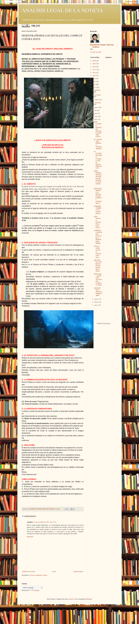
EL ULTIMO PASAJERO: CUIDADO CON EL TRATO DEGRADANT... (98, 160)
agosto (96, 107)
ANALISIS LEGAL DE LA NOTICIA (62, 10)
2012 (94, 84)
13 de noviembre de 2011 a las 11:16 (45, 522)
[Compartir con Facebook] (71, 509)
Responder (30, 537)
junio (96, 113)
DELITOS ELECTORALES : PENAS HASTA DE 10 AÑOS (98, 265)
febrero (96, 302)
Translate (36, 590)
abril (96, 119)
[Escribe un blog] (67, 509)
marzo (96, 299)
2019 (94, 64)
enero (96, 305)
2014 (94, 78)
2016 (94, 72)
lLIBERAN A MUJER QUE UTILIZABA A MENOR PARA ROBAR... (98, 236)
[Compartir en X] (69, 509)
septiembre (97, 103)
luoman (71, 599)
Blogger (89, 599)
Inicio (54, 571)
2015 (94, 76)
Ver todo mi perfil (95, 52)
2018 (94, 67)
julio (96, 110)
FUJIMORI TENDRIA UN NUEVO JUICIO (97, 209)
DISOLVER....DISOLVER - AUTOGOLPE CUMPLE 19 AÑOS (98, 279)
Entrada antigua (78, 571)
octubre (96, 100)
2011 (94, 87)
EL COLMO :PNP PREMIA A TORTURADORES (98, 144)
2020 (94, 61)
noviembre (97, 95)
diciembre (97, 90)
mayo (96, 116)
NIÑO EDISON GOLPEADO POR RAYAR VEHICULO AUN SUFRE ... (98, 178)
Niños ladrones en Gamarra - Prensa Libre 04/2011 (98, 221)
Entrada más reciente (28, 571)
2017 (94, 70)
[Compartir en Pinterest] (73, 509)
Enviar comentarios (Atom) (38, 575)
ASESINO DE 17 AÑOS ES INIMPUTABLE (98, 291)
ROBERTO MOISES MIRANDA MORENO (103, 46)
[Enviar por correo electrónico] (65, 509)
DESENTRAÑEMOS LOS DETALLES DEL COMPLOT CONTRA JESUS (98, 196)
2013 (94, 81)
